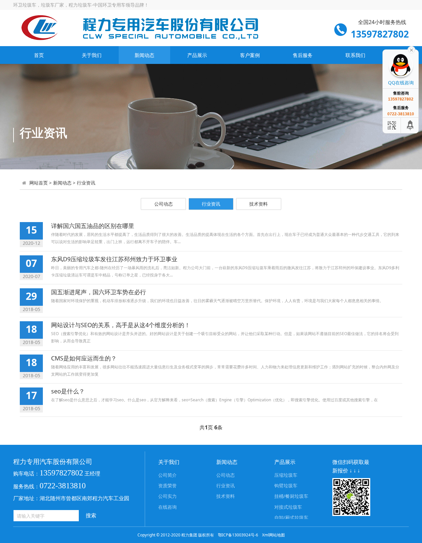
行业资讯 (86, 183)
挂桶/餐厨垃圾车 (291, 496)
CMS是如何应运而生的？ (84, 358)
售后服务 (303, 55)
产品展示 (197, 55)
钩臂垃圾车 (285, 485)
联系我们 (355, 55)
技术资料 (258, 204)
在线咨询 (167, 507)
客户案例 (250, 55)
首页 (39, 55)
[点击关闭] (411, 49)
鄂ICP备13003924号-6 (238, 535)
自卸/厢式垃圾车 (291, 517)
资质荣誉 (167, 485)
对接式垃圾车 (288, 507)
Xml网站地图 (273, 535)
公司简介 (167, 475)
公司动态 (163, 204)
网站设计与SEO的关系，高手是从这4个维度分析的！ (120, 325)
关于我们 (92, 55)
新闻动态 (144, 55)
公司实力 (167, 496)
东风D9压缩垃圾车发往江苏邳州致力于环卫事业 (114, 259)
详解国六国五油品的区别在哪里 (92, 225)
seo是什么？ (68, 391)
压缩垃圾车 (285, 475)
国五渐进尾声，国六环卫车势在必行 (98, 292)
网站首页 (38, 183)
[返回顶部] (410, 125)
